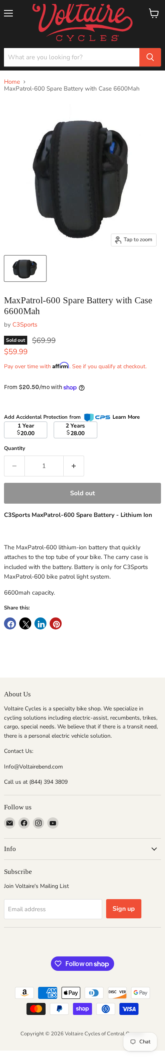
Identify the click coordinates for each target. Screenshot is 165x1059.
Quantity (14, 449)
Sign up (124, 908)
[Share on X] (25, 623)
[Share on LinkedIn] (40, 623)
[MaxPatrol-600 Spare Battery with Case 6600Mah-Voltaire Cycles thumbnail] (25, 268)
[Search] (150, 57)
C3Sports (24, 325)
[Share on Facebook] (10, 623)
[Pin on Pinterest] (56, 623)
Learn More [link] (126, 417)
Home (12, 82)
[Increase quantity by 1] (74, 466)
